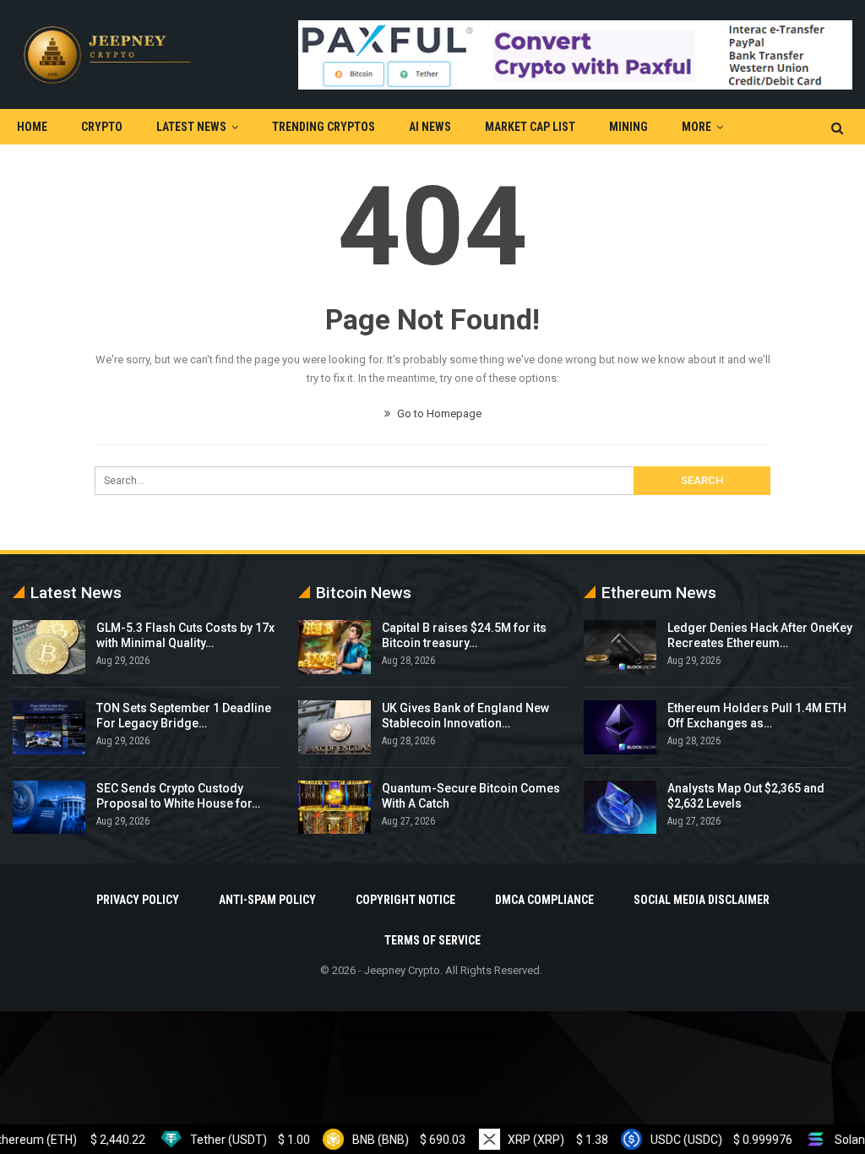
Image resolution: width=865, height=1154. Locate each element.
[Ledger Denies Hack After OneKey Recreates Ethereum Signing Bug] (620, 647)
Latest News (191, 126)
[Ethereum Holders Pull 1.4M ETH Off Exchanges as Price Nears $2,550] (620, 727)
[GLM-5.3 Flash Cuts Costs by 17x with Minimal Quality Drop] (49, 647)
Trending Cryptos (323, 126)
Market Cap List (530, 126)
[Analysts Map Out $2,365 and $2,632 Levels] (620, 808)
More (696, 126)
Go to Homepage (437, 413)
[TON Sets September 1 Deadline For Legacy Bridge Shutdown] (49, 727)
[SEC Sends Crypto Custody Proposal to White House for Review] (49, 808)
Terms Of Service (432, 940)
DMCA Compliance (544, 899)
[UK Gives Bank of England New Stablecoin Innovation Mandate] (334, 727)
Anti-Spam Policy (267, 899)
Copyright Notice (405, 899)
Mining (628, 126)
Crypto (101, 126)
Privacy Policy (137, 899)
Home (32, 126)
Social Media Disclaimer (702, 899)
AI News (430, 126)
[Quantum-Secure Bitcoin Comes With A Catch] (334, 808)
